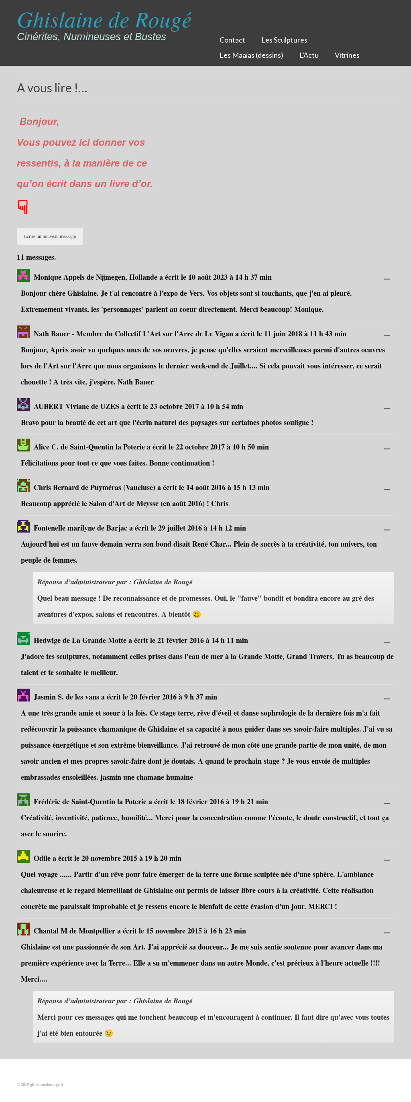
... (389, 280)
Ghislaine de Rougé (104, 18)
